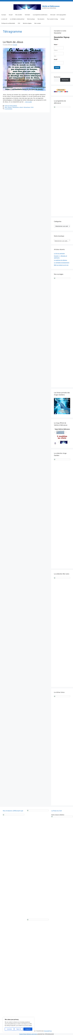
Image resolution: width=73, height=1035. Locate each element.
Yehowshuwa (26, 107)
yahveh (21, 107)
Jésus (5, 107)
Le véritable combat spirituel (17, 19)
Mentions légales (27, 23)
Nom (55, 56)
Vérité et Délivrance (51, 6)
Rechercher (57, 77)
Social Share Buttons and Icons (28, 1034)
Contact (63, 19)
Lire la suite (28, 102)
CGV (19, 23)
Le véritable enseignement (61, 262)
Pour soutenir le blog (52, 19)
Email (56, 59)
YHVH (32, 107)
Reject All (18, 1029)
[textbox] (62, 241)
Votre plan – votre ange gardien (58, 14)
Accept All (27, 1029)
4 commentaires (8, 108)
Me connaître (18, 14)
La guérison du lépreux (60, 260)
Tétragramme (15, 107)
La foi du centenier (59, 253)
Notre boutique (31, 19)
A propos (3, 14)
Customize (9, 1029)
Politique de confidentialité (8, 23)
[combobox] (62, 240)
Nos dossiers (41, 19)
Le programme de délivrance (40, 14)
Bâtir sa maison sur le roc (61, 265)
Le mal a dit (4, 19)
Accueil (11, 14)
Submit (57, 67)
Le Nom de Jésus (13, 41)
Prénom (56, 50)
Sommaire (27, 14)
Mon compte (37, 23)
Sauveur (10, 107)
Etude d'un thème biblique (10, 105)
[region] (18, 1024)
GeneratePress (48, 1031)
